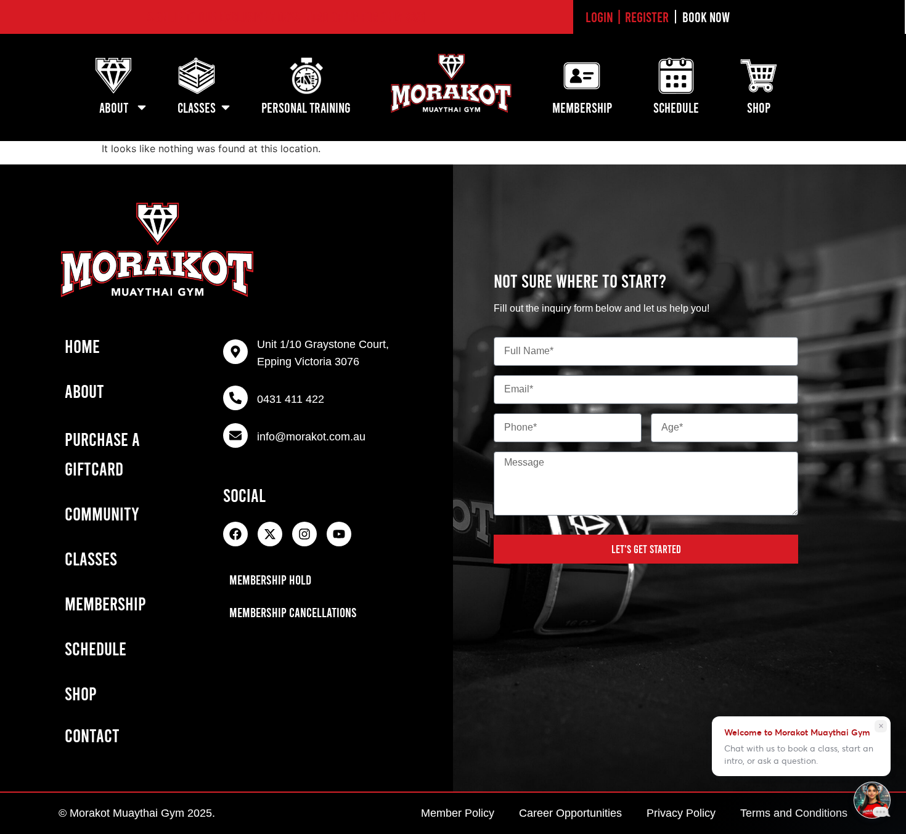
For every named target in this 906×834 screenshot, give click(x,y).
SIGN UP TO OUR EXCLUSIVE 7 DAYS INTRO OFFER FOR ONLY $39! (286, 17)
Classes (91, 558)
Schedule (95, 648)
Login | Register (627, 16)
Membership (105, 603)
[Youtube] (339, 534)
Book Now (706, 17)
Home (82, 345)
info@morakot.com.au (311, 437)
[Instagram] (304, 534)
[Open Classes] (225, 107)
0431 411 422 (290, 399)
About (84, 390)
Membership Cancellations (293, 612)
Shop (81, 693)
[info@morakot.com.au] (235, 435)
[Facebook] (235, 534)
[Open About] (142, 107)
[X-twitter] (270, 534)
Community (102, 513)
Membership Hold (270, 579)
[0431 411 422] (235, 398)
